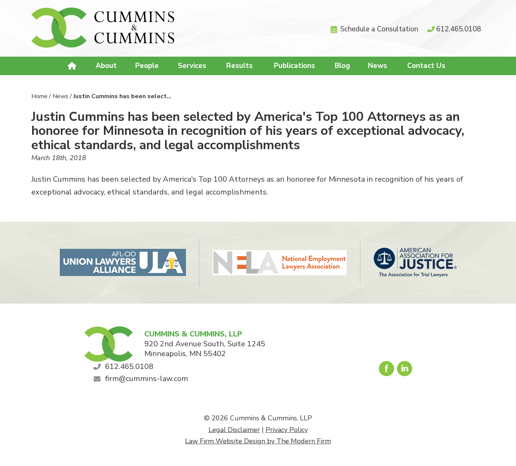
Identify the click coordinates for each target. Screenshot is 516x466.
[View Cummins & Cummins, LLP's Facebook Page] (387, 370)
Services (192, 66)
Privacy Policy (287, 429)
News (377, 66)
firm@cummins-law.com (146, 378)
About (106, 66)
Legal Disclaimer (234, 429)
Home (73, 66)
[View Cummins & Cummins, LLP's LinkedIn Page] (405, 370)
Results (239, 66)
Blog (342, 66)
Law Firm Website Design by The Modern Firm (258, 441)
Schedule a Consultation (379, 29)
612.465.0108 (458, 29)
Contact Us (426, 66)
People (147, 66)
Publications (294, 66)
